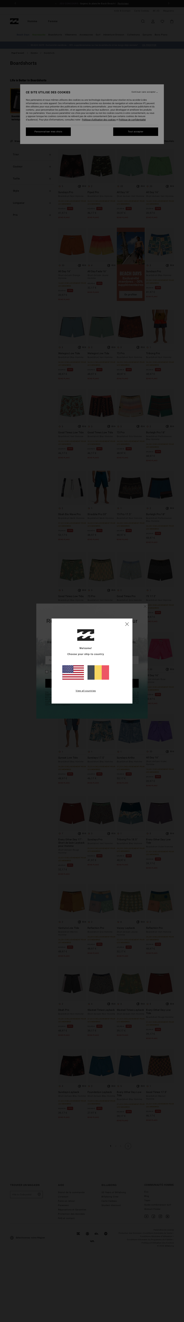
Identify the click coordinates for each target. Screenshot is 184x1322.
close (127, 624)
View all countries (86, 690)
